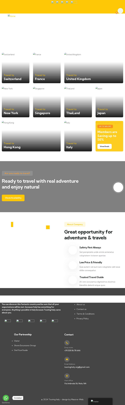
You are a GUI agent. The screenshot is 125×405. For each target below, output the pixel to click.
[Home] (11, 16)
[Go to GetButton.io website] (6, 402)
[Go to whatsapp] (6, 398)
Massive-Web (77, 399)
